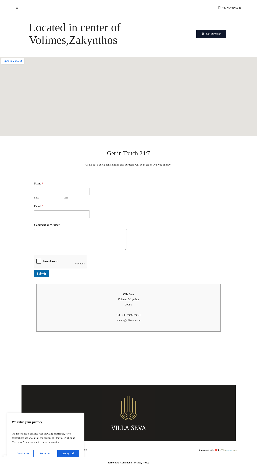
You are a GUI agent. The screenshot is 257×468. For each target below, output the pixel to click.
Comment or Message (47, 224)
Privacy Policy (141, 462)
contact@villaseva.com (128, 320)
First (36, 197)
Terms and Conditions (120, 462)
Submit (41, 273)
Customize (23, 453)
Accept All (68, 453)
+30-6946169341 (231, 7)
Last (66, 197)
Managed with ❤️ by (218, 450)
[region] (45, 437)
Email (38, 206)
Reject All (45, 453)
